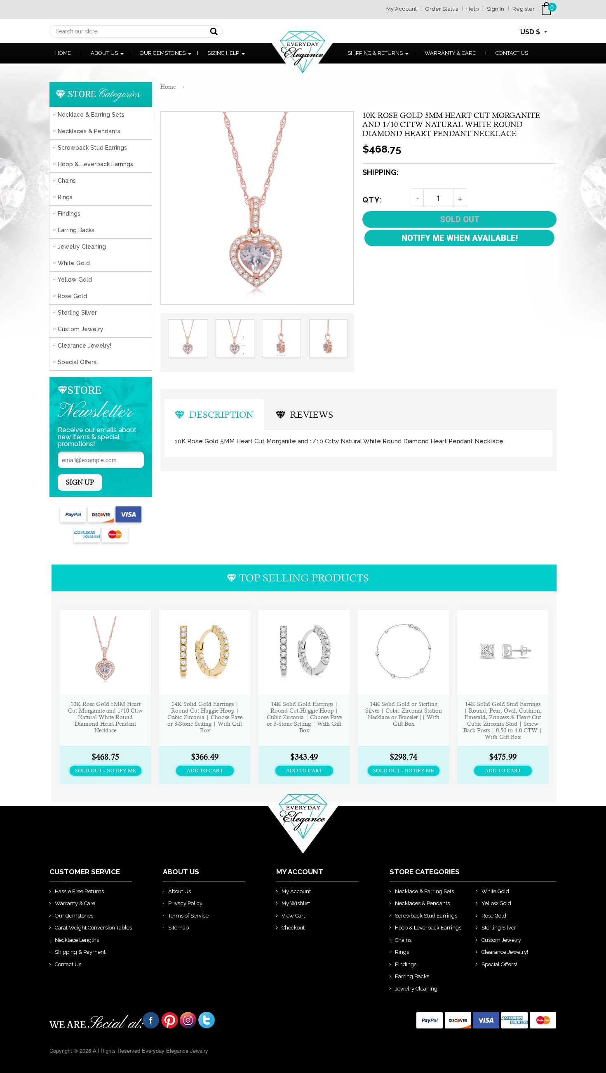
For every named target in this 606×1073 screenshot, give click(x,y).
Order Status (441, 9)
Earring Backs (76, 230)
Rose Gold (72, 296)
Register (523, 9)
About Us (104, 53)
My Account (401, 9)
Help (472, 9)
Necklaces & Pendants (89, 131)
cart (548, 9)
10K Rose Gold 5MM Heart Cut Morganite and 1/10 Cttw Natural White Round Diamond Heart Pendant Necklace (105, 717)
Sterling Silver (77, 312)
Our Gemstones (163, 53)
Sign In (495, 9)
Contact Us (512, 53)
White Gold (74, 263)
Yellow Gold (75, 279)
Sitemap (178, 928)
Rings (65, 197)
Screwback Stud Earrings (92, 147)
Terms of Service (188, 916)
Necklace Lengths (77, 940)
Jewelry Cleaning (82, 246)
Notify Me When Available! (460, 238)
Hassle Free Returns (79, 891)
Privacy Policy (185, 903)
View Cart (293, 916)
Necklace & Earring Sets (91, 114)
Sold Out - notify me (105, 771)
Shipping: (380, 172)
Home (63, 53)
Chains (67, 180)
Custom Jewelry (80, 329)
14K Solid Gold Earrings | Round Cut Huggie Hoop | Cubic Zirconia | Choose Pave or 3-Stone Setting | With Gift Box (204, 717)
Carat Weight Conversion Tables (93, 928)
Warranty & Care (450, 53)
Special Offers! (78, 362)
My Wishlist (296, 903)
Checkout (293, 928)
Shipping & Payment (80, 952)
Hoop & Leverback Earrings (95, 164)
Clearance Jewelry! (84, 345)
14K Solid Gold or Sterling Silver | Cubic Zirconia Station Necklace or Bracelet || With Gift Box (403, 714)
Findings (69, 213)
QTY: (372, 199)
